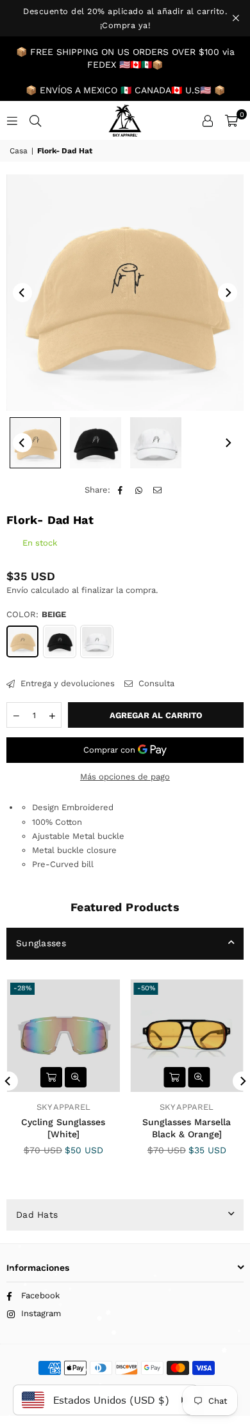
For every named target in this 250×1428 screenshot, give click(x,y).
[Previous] (22, 292)
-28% (22, 988)
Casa (19, 150)
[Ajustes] (207, 120)
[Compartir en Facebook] (121, 490)
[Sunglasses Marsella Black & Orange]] (187, 1035)
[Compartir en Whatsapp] (139, 490)
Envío (17, 590)
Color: (36, 614)
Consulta (155, 683)
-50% (146, 988)
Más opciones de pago (125, 776)
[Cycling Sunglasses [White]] (63, 1035)
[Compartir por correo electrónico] (158, 490)
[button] (231, 120)
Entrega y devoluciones (66, 683)
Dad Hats (37, 1214)
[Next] (227, 292)
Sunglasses (41, 943)
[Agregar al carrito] (51, 1077)
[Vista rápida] (76, 1077)
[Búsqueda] (35, 120)
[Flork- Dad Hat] (35, 443)
